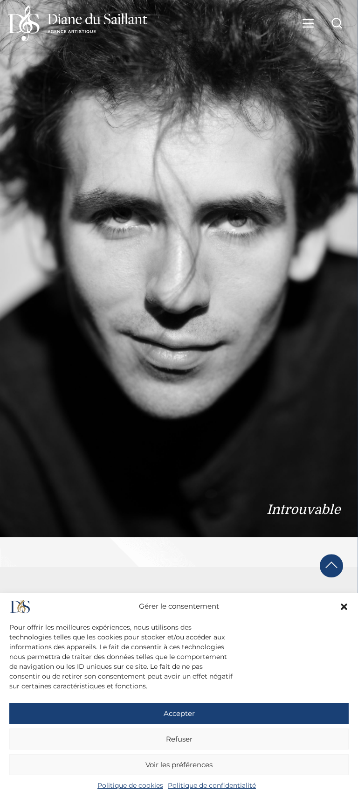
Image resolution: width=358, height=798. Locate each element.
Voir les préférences (179, 764)
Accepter (179, 713)
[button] (344, 606)
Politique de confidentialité (212, 785)
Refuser (179, 739)
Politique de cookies (130, 785)
